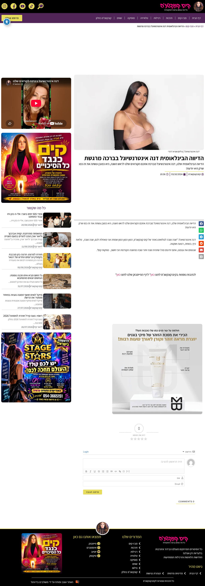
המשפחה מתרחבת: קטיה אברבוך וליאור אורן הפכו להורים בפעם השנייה (23, 235)
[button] (201, 223)
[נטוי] (90, 471)
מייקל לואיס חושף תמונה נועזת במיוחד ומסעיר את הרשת (22, 296)
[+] (128, 471)
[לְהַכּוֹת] (99, 471)
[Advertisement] (113, 52)
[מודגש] (86, 471)
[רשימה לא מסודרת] (107, 471)
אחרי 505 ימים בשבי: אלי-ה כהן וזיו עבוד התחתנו (24, 215)
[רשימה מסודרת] (103, 471)
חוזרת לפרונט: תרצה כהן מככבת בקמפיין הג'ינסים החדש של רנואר (25, 256)
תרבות (169, 18)
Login (86, 451)
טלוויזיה (144, 18)
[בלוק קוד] (116, 471)
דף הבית (196, 18)
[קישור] (120, 471)
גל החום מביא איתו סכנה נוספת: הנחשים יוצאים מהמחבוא (26, 277)
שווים (119, 18)
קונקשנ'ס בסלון (103, 18)
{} (124, 471)
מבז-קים (182, 18)
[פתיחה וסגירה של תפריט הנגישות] (6, 21)
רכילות (157, 18)
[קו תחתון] (95, 471)
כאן (152, 275)
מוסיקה (131, 18)
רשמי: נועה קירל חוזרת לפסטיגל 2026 (22, 315)
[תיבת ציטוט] (111, 471)
